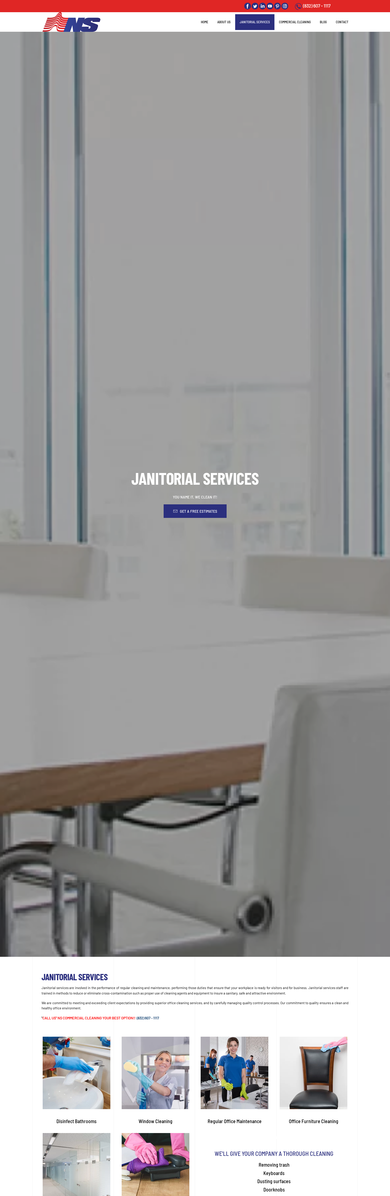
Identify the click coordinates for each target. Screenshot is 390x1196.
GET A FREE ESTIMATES (198, 511)
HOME (204, 22)
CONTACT (342, 22)
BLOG (323, 22)
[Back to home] (73, 22)
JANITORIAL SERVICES (255, 22)
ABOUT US (224, 22)
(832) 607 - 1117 (316, 5)
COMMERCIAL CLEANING (295, 22)
